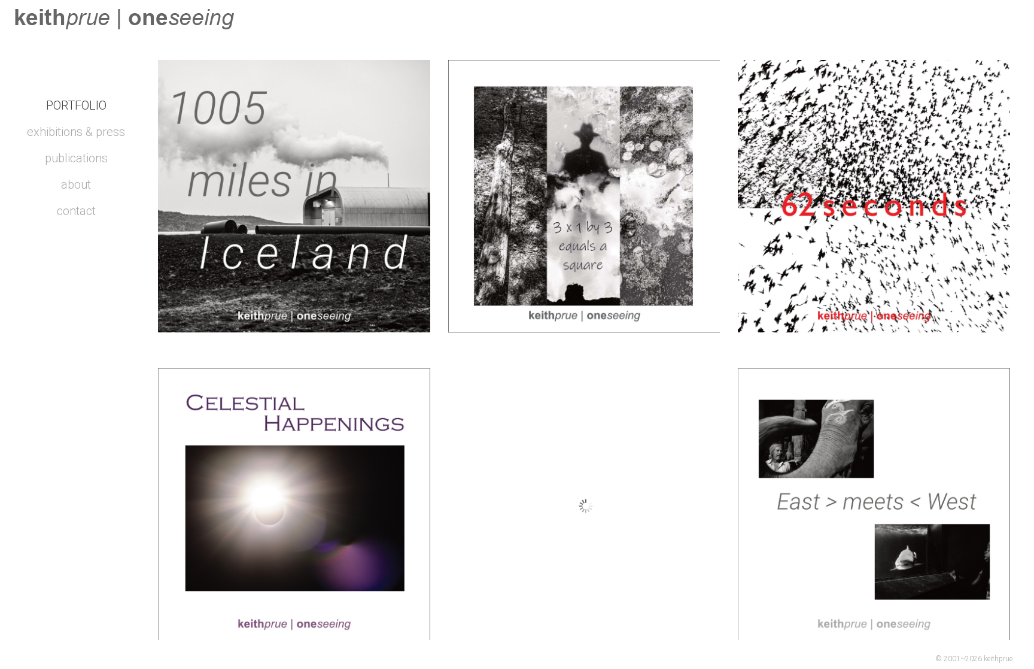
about (76, 184)
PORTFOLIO (76, 105)
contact (76, 211)
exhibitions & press (76, 132)
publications (76, 158)
